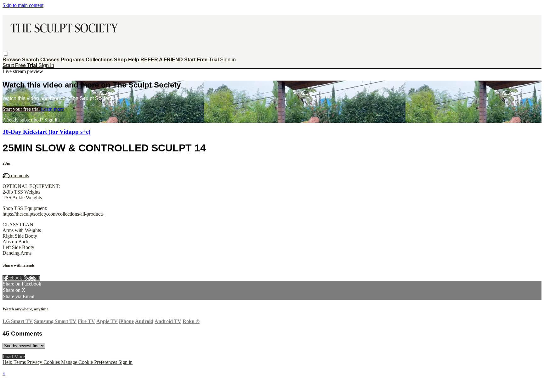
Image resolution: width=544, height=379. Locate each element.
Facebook (13, 277)
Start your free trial (22, 109)
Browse (12, 59)
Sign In (46, 65)
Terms (20, 362)
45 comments (16, 175)
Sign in (228, 59)
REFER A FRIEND (161, 59)
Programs (72, 59)
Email (34, 277)
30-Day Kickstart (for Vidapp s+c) (46, 131)
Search (31, 59)
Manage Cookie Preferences (89, 362)
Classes (50, 59)
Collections (99, 59)
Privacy (35, 362)
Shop (120, 59)
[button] (6, 54)
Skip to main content (23, 5)
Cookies (52, 362)
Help (133, 59)
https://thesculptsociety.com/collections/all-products (53, 214)
